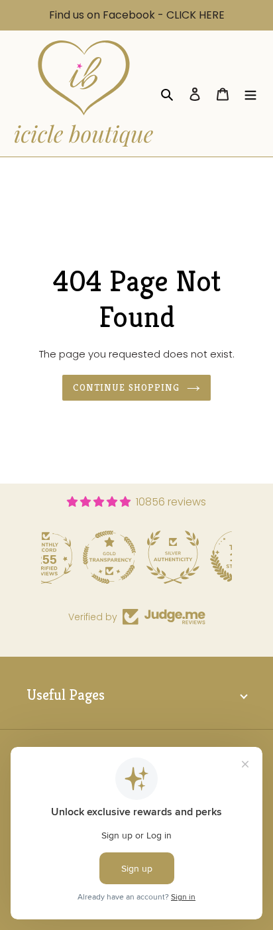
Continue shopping (126, 387)
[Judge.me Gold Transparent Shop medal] (73, 557)
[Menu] (250, 93)
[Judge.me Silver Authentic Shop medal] (137, 557)
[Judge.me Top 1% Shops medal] (200, 557)
